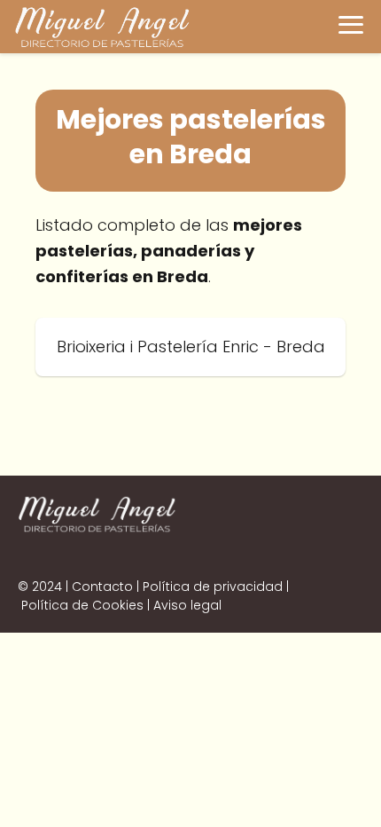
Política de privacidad (213, 586)
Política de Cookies (82, 605)
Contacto (102, 586)
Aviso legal (187, 605)
